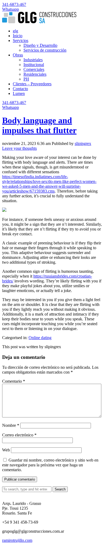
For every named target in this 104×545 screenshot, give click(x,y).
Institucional (33, 64)
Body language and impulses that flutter (39, 125)
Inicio (17, 35)
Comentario (13, 381)
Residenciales (34, 74)
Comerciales (33, 69)
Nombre (10, 425)
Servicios (20, 40)
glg (15, 31)
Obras (18, 55)
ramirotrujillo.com (17, 540)
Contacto (20, 88)
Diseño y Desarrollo (40, 45)
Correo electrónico (19, 435)
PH (26, 79)
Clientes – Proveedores (32, 84)
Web (6, 450)
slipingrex (83, 143)
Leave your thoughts (19, 148)
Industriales (33, 59)
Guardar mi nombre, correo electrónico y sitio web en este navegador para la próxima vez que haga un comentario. (50, 465)
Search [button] (60, 489)
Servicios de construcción (44, 50)
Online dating (40, 337)
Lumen (19, 93)
